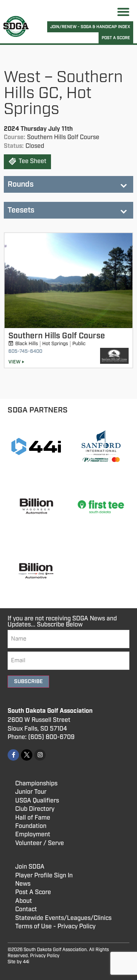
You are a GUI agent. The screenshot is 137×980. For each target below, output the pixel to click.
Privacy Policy (44, 956)
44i (26, 962)
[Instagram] (40, 755)
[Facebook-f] (13, 755)
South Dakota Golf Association (50, 711)
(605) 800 (42, 737)
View (14, 362)
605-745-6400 (25, 351)
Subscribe (28, 681)
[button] (123, 11)
